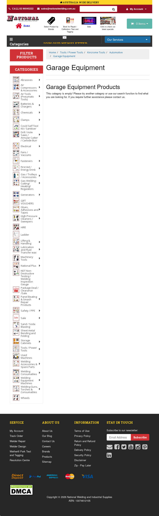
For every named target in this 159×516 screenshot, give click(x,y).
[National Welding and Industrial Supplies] (23, 18)
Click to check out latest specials (107, 27)
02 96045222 (23, 8)
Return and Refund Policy (84, 443)
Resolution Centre (20, 460)
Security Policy (82, 455)
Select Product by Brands (51, 27)
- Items (140, 24)
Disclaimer (80, 460)
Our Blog (47, 436)
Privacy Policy (82, 436)
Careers (46, 446)
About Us (47, 431)
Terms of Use (81, 431)
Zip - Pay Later (82, 465)
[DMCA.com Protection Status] (21, 489)
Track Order (16, 436)
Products (47, 456)
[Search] (113, 9)
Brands (46, 451)
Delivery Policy (82, 450)
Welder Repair (17, 441)
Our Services (115, 39)
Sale (89, 26)
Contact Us (48, 441)
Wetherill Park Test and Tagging (20, 453)
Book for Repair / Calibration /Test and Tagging (70, 29)
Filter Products (26, 55)
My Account (136, 9)
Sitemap (46, 461)
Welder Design (18, 446)
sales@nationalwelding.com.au (58, 8)
